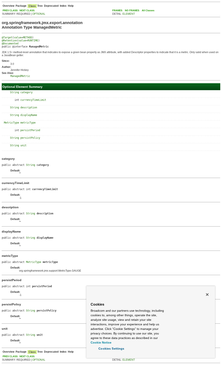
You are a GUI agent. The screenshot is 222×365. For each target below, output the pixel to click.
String (14, 92)
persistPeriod (30, 130)
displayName (28, 115)
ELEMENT (128, 13)
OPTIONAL (38, 13)
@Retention (9, 40)
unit (23, 145)
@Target (7, 37)
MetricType (11, 122)
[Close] (207, 294)
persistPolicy (30, 137)
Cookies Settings (111, 348)
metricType (28, 122)
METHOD (27, 37)
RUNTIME (33, 40)
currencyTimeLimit (33, 99)
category (26, 92)
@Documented (10, 43)
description (28, 107)
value (17, 37)
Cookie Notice (101, 342)
